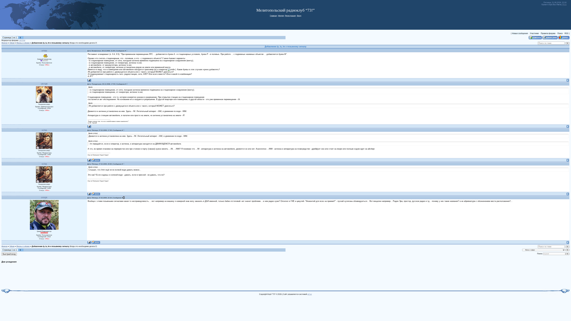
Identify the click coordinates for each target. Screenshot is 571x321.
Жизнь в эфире (23, 43)
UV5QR (44, 198)
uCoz (310, 294)
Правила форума (548, 33)
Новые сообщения (520, 33)
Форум (281, 16)
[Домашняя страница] (96, 160)
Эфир (11, 43)
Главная (273, 16)
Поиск (560, 33)
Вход (299, 16)
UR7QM (22, 40)
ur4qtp (44, 51)
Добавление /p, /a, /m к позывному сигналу (50, 43)
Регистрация (290, 16)
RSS (565, 5)
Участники (534, 33)
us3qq (44, 130)
